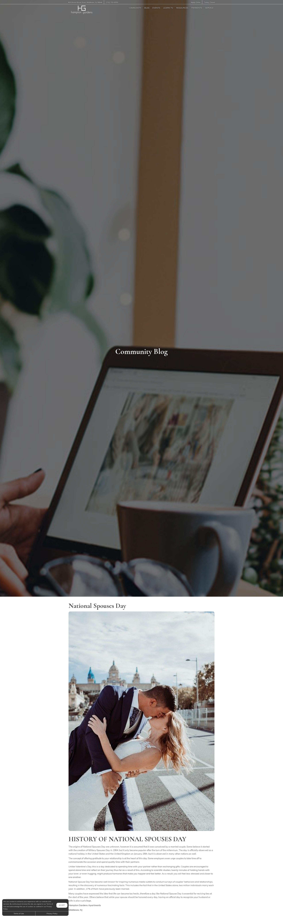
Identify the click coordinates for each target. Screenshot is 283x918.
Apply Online (195, 2)
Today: (209, 2)
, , (85, 2)
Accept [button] (62, 905)
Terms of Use (19, 913)
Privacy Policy (52, 913)
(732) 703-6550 (112, 2)
